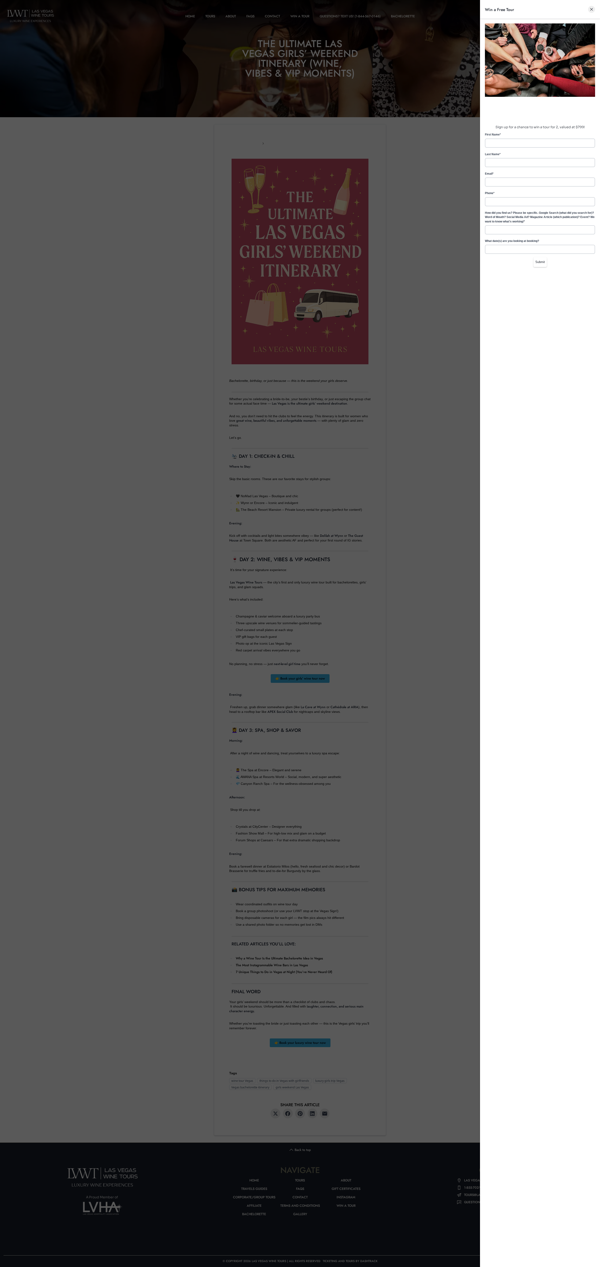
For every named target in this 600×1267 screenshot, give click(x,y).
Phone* (490, 193)
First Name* (493, 134)
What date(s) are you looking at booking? (512, 241)
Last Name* (493, 154)
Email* (489, 173)
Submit (540, 262)
